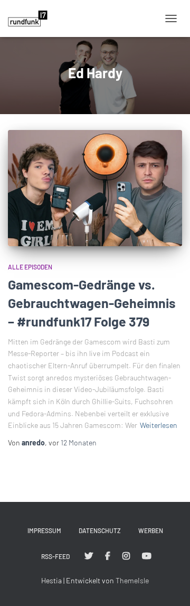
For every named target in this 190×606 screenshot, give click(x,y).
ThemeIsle (132, 580)
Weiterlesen (158, 425)
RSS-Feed (55, 556)
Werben (150, 530)
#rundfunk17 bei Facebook (108, 556)
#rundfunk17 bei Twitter (88, 556)
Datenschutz (100, 530)
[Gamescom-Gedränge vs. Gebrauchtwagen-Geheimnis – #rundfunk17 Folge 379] (95, 188)
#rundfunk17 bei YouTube (147, 556)
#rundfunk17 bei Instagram (126, 556)
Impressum (44, 530)
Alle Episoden (30, 267)
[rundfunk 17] (31, 18)
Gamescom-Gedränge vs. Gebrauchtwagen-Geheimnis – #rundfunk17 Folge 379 (92, 302)
